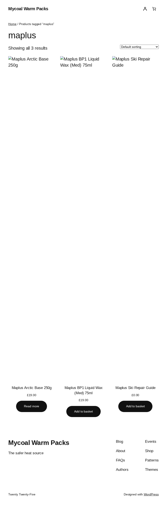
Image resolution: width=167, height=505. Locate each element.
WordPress (151, 494)
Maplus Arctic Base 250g (32, 388)
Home (12, 24)
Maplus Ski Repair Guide (135, 388)
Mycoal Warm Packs (28, 8)
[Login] (144, 8)
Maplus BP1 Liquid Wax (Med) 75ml (84, 390)
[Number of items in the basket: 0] (154, 8)
